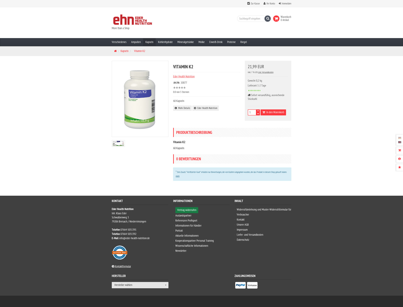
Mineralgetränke (185, 42)
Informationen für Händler (188, 225)
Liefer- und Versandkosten (250, 234)
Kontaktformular (122, 266)
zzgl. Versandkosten (265, 72)
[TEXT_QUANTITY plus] (258, 111)
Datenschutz (243, 240)
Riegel (243, 42)
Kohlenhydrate (165, 42)
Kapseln (149, 42)
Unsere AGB (243, 224)
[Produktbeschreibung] (399, 159)
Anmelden (286, 3)
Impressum (242, 229)
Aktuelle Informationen (187, 235)
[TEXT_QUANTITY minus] (258, 113)
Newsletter (180, 251)
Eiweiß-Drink (215, 42)
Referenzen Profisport (186, 220)
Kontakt (240, 219)
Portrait (179, 230)
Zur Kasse (255, 3)
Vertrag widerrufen (186, 210)
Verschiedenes (119, 42)
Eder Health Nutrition (206, 108)
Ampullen (136, 42)
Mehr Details (183, 108)
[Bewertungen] (399, 167)
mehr (178, 176)
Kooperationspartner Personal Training (194, 240)
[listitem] (240, 286)
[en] (399, 142)
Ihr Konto (271, 3)
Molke (202, 42)
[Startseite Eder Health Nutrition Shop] (140, 19)
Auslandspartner (183, 215)
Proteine (231, 42)
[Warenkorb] (399, 150)
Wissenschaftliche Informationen (191, 245)
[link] (277, 18)
